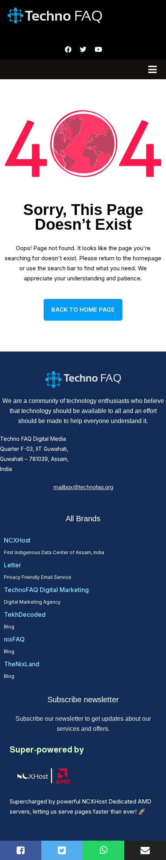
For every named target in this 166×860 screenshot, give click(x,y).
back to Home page (83, 309)
